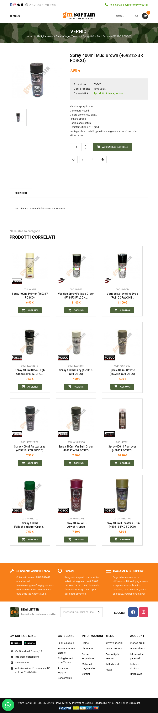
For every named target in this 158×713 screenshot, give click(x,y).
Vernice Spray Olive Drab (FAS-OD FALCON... (122, 295)
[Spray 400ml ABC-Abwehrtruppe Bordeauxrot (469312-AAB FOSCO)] (76, 495)
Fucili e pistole (66, 642)
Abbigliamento (44, 36)
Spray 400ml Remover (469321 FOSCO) (122, 448)
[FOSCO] (17, 280)
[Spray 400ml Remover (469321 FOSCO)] (122, 419)
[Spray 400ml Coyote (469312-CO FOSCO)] (122, 342)
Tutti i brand (112, 664)
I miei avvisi (136, 673)
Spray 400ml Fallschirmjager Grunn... (29, 525)
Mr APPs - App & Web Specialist (122, 702)
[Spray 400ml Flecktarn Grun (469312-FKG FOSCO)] (122, 495)
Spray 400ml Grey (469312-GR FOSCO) (76, 372)
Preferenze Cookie (82, 702)
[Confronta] (44, 280)
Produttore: (80, 84)
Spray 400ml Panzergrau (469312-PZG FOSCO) (29, 448)
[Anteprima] (44, 263)
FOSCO (98, 84)
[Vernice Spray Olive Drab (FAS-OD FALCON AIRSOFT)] (122, 266)
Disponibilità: (81, 93)
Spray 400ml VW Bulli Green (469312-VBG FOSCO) (76, 448)
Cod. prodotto (82, 88)
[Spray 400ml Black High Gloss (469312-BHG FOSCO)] (30, 342)
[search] (136, 16)
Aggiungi (32, 310)
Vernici (76, 36)
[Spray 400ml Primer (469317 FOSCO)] (30, 266)
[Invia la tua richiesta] (93, 159)
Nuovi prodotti (114, 648)
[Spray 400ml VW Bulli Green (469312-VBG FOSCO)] (76, 419)
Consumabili (65, 677)
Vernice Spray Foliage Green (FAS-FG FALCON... (76, 295)
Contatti (86, 673)
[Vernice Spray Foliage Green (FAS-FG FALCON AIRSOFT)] (76, 266)
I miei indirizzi (137, 648)
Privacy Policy (63, 702)
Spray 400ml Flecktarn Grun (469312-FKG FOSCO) (122, 525)
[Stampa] (103, 159)
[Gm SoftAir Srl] (79, 15)
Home (29, 36)
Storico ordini (137, 642)
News (109, 669)
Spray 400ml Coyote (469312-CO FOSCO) (122, 372)
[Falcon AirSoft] (63, 280)
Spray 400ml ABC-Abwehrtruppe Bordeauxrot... (76, 525)
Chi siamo (87, 648)
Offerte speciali (114, 642)
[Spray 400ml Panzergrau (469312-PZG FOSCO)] (30, 419)
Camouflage (63, 36)
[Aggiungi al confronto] (83, 159)
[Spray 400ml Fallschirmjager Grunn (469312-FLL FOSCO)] (30, 495)
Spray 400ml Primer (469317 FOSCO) (30, 295)
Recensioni (21, 193)
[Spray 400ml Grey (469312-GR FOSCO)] (76, 342)
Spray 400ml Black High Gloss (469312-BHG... (30, 372)
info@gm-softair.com (27, 656)
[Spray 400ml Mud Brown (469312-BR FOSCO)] (18, 117)
